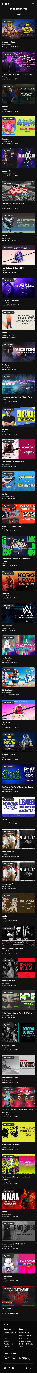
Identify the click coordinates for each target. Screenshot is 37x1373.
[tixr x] (5, 1368)
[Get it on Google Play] (24, 1358)
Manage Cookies (25, 1335)
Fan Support (8, 1344)
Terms (21, 1347)
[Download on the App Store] (10, 1358)
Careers (7, 1347)
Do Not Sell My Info (26, 1344)
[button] (5, 4)
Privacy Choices (25, 1341)
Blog (5, 1338)
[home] (7, 1325)
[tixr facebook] (13, 1368)
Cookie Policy (24, 1333)
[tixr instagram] (9, 1368)
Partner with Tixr (10, 1333)
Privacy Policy (24, 1338)
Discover (7, 1341)
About (6, 1335)
